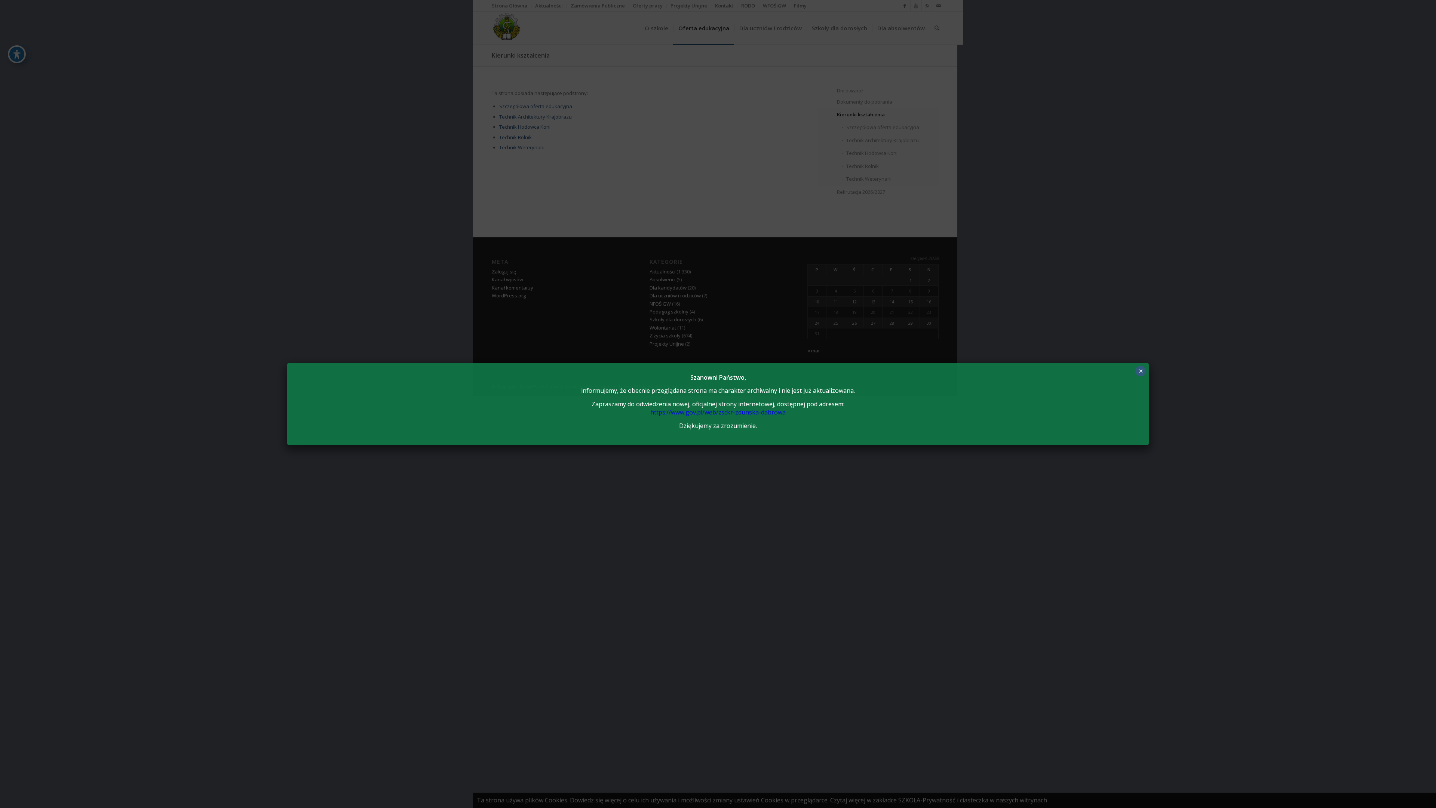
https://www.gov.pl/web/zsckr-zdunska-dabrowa (718, 412)
